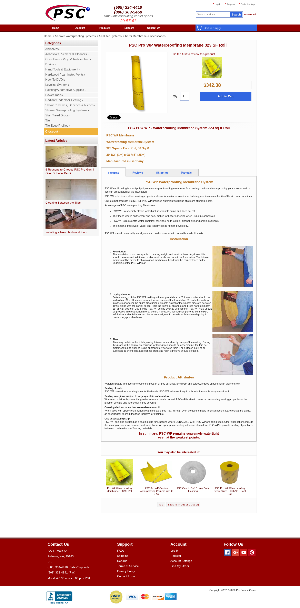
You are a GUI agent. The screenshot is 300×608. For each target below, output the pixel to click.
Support (129, 28)
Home (55, 28)
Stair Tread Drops (57, 115)
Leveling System (56, 84)
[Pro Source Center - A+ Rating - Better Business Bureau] (59, 597)
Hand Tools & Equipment (61, 69)
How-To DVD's (55, 79)
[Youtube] (243, 552)
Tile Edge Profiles (56, 125)
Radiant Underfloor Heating (63, 100)
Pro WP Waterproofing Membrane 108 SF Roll (119, 490)
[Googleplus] (235, 552)
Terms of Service (128, 566)
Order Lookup (248, 4)
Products (104, 28)
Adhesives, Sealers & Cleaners (66, 54)
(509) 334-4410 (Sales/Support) (68, 567)
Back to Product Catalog (183, 504)
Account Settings (181, 560)
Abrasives (52, 49)
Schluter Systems (110, 36)
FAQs (120, 550)
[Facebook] (227, 552)
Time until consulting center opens (128, 16)
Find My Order (179, 566)
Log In (218, 4)
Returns (122, 560)
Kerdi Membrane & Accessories (145, 36)
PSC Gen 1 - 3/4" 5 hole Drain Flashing (193, 490)
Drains (49, 64)
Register (231, 4)
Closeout (51, 131)
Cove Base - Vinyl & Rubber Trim (67, 59)
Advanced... (250, 14)
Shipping (122, 555)
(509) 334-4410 (128, 7)
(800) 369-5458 (128, 12)
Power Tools (53, 95)
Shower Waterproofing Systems (75, 36)
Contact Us (153, 28)
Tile (47, 120)
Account (80, 28)
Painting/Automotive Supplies (64, 89)
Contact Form (126, 576)
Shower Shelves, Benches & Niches (69, 105)
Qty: (175, 96)
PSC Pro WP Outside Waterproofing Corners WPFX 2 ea (156, 491)
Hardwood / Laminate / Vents (64, 74)
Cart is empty (212, 28)
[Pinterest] (252, 552)
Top (161, 504)
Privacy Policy (126, 571)
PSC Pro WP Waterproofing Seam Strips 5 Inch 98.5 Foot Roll (230, 491)
